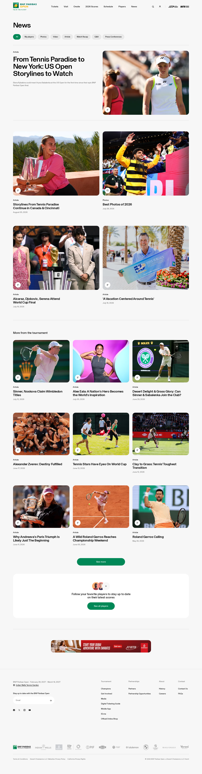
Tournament (106, 681)
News (134, 6)
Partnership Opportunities (139, 694)
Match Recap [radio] (82, 37)
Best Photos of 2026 (117, 204)
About (161, 681)
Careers (162, 694)
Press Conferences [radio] (113, 37)
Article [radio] (67, 37)
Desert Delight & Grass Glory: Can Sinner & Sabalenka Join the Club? (156, 393)
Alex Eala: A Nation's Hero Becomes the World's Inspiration (98, 393)
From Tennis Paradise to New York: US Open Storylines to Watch (48, 66)
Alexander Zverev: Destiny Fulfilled (37, 464)
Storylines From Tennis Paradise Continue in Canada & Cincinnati (36, 206)
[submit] (51, 701)
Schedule (108, 6)
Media (103, 699)
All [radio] (17, 37)
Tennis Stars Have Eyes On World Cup (100, 464)
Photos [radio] (43, 37)
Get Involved (106, 694)
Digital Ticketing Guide (110, 704)
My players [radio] (29, 37)
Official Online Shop (109, 719)
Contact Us (183, 689)
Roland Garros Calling (148, 537)
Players (122, 6)
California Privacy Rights (76, 759)
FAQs (180, 694)
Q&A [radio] (97, 37)
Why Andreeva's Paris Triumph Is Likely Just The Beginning (36, 538)
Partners (132, 689)
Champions (106, 689)
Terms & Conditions (20, 759)
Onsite (77, 6)
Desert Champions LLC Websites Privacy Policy (47, 759)
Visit (66, 6)
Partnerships (133, 681)
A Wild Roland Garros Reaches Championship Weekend (94, 538)
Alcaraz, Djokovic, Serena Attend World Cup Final (36, 300)
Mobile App (106, 709)
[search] (153, 6)
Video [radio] (55, 37)
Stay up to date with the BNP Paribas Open (31, 693)
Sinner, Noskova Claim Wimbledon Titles (37, 393)
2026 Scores (91, 6)
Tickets (54, 6)
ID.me (103, 714)
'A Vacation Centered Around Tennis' (128, 299)
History (162, 689)
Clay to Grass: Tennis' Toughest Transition (154, 466)
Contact (181, 681)
